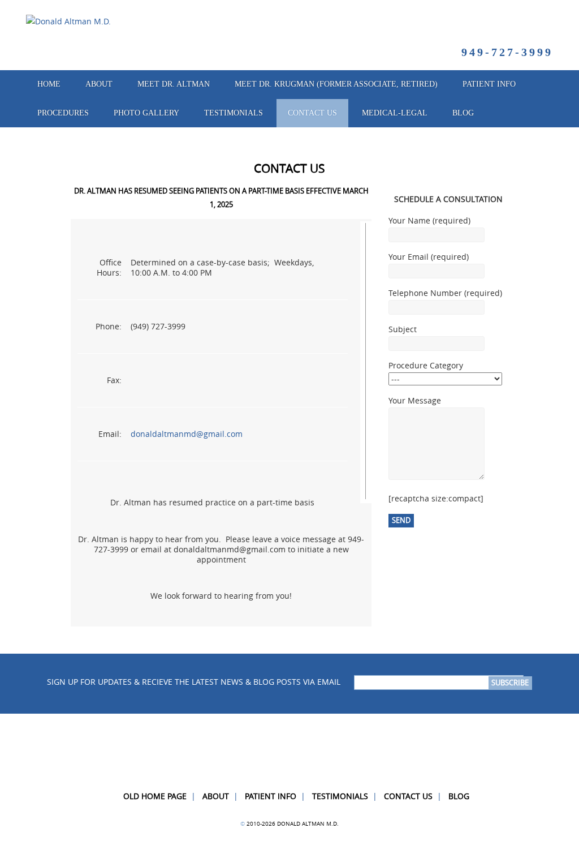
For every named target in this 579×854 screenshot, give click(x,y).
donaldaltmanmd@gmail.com (187, 433)
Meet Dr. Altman (173, 84)
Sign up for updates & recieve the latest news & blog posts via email (193, 682)
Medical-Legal (394, 113)
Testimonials (340, 796)
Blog (463, 113)
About (99, 84)
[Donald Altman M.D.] (68, 21)
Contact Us (312, 113)
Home (49, 84)
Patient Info (270, 796)
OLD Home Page (155, 796)
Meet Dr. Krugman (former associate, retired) (336, 84)
